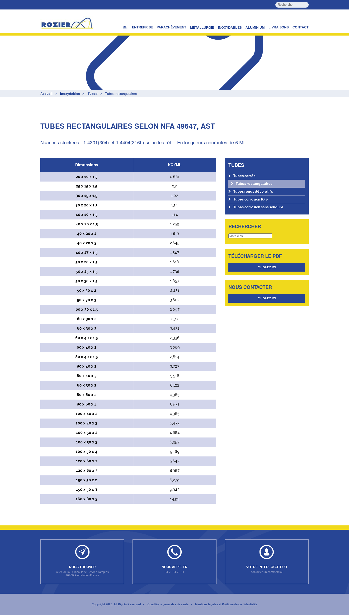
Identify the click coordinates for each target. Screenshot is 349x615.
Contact (300, 27)
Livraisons (279, 27)
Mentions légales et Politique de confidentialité (226, 604)
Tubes (93, 94)
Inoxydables (230, 27)
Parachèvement (171, 27)
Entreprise (142, 27)
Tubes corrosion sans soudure (258, 207)
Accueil (46, 94)
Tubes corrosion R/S (250, 199)
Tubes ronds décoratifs (253, 191)
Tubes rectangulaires (254, 184)
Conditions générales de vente (168, 604)
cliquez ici (267, 267)
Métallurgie (202, 27)
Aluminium (255, 27)
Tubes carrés (244, 176)
